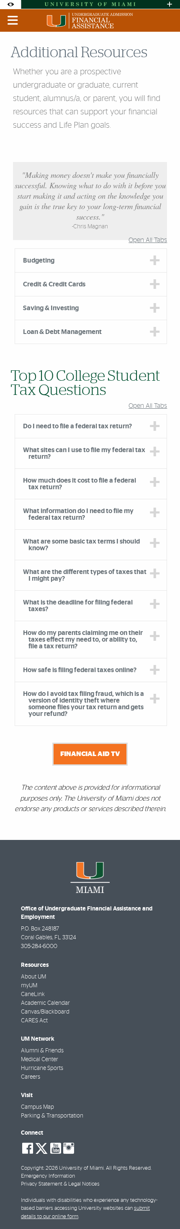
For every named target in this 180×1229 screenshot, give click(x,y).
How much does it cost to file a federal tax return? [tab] (79, 484)
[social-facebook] (27, 1148)
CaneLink (33, 994)
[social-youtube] (55, 1148)
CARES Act (34, 1021)
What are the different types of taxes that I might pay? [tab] (85, 575)
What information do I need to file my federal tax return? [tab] (78, 514)
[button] (161, 1206)
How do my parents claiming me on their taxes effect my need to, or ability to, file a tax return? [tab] (83, 640)
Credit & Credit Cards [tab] (54, 284)
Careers (30, 1077)
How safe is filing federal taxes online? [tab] (79, 670)
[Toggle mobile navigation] (13, 20)
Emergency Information (48, 1176)
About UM (33, 977)
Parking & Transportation (52, 1116)
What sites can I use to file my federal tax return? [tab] (84, 453)
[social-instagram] (68, 1148)
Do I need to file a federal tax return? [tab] (77, 426)
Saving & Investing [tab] (51, 308)
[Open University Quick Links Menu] (169, 4)
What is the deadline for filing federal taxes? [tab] (78, 605)
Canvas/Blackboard (45, 1012)
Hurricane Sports (42, 1068)
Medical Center (39, 1059)
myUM (29, 986)
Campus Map (37, 1107)
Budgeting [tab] (38, 260)
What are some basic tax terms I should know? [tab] (81, 544)
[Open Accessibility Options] (10, 4)
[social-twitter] (41, 1147)
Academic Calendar (45, 1003)
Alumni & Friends (42, 1051)
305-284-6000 (39, 946)
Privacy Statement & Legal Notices (60, 1184)
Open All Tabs (148, 240)
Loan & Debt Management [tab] (62, 332)
